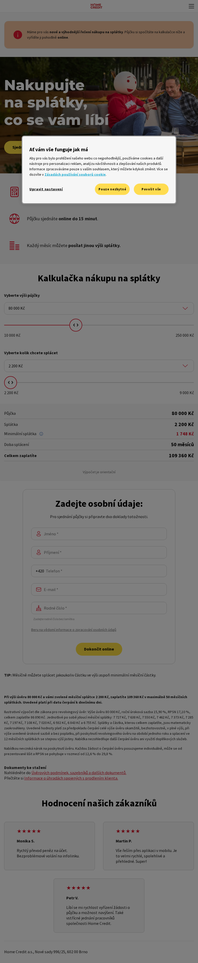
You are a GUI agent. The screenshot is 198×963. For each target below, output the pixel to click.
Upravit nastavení (46, 189)
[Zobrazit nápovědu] (41, 434)
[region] (99, 170)
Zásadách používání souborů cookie (75, 174)
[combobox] (99, 308)
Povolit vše (151, 189)
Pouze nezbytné (112, 189)
